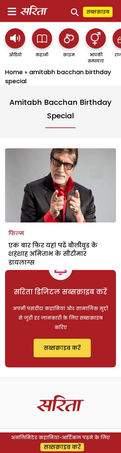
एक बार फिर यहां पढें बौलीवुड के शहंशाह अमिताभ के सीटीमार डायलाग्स (52, 253)
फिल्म (16, 233)
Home (14, 72)
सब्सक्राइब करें (62, 348)
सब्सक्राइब (97, 11)
